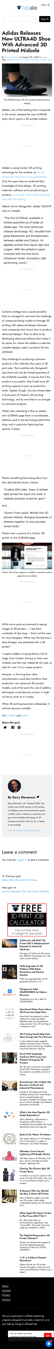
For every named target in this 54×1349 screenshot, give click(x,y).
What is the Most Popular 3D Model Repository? (35, 1114)
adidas (10, 59)
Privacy (6, 1295)
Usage (44, 57)
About (5, 1286)
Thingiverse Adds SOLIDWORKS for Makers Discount (33, 992)
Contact (6, 1290)
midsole (43, 59)
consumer (25, 59)
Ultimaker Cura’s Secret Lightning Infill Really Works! (35, 1153)
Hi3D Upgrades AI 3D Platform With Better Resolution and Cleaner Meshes (32, 970)
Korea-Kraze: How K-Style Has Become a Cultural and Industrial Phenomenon (35, 1085)
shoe (50, 59)
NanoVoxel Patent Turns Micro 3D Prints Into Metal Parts (35, 1011)
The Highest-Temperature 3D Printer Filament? (35, 1237)
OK (48, 1336)
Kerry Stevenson (12, 57)
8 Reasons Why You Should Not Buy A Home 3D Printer (34, 1192)
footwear (35, 59)
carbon (17, 59)
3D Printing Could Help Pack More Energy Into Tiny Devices (36, 1035)
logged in (21, 860)
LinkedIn (11, 715)
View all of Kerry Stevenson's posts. (24, 830)
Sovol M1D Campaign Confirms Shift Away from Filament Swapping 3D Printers (33, 1058)
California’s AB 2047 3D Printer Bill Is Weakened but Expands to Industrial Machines (34, 945)
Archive (6, 1299)
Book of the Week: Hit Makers (35, 1134)
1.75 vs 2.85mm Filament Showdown (33, 1259)
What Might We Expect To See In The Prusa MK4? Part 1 (35, 1214)
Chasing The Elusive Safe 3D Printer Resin (35, 1170)
